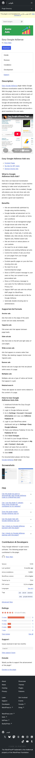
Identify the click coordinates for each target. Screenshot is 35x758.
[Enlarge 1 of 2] (14, 471)
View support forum (8, 653)
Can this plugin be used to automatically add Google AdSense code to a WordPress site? (14, 495)
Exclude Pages (10, 163)
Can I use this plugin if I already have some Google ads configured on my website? (12, 504)
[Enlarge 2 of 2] (31, 471)
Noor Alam (7, 43)
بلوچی (8, 732)
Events (20, 701)
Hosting (4, 688)
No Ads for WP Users (12, 166)
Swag (21, 707)
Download (6, 48)
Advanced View (7, 602)
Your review (6, 634)
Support (6, 75)
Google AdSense (7, 460)
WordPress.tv (7, 707)
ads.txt (24, 592)
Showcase (22, 681)
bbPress (5, 720)
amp (20, 596)
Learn (4, 697)
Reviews (7, 60)
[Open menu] (32, 3)
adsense (30, 592)
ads (20, 592)
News (4, 685)
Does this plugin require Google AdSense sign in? (10, 512)
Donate (21, 704)
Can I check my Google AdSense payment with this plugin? (13, 527)
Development (8, 70)
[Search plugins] (22, 21)
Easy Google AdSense (9, 86)
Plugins (20, 688)
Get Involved (22, 697)
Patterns (21, 691)
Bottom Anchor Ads (11, 169)
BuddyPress (7, 724)
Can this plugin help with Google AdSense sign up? (10, 520)
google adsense (27, 596)
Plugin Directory (7, 8)
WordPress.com (8, 714)
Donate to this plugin (9, 670)
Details (6, 55)
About (4, 681)
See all (31, 634)
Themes (21, 685)
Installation (7, 65)
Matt (4, 717)
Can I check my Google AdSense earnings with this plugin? (13, 534)
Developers (6, 704)
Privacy (4, 691)
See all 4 (30, 588)
